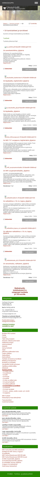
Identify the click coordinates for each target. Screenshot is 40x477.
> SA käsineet (6, 387)
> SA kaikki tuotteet (7, 371)
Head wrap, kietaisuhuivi (9, 466)
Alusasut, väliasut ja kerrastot (11, 341)
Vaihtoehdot (8, 68)
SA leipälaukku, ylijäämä (11, 111)
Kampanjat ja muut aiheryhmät (11, 397)
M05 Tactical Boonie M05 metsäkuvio (13, 450)
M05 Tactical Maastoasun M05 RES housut (14, 457)
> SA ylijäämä (6, 393)
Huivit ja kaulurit (7, 344)
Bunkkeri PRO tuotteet (8, 333)
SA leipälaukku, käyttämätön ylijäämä (16, 81)
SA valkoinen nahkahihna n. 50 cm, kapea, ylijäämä (17, 232)
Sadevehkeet (6, 355)
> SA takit (5, 375)
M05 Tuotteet (6, 396)
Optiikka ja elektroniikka (9, 366)
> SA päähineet (6, 373)
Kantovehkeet (6, 357)
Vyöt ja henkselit (7, 348)
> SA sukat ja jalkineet (8, 384)
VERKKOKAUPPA (8, 3)
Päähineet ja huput (7, 342)
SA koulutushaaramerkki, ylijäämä (12, 461)
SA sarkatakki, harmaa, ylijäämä (11, 462)
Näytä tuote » (7, 63)
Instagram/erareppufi (8, 321)
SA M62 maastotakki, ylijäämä (11, 459)
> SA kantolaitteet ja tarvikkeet (11, 386)
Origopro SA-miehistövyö (9, 464)
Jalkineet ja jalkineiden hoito (10, 351)
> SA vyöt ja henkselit (8, 382)
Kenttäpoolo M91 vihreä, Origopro (12, 451)
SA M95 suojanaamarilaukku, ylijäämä (16, 171)
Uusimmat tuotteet (7, 402)
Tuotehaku (33, 23)
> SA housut (5, 376)
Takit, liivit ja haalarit (8, 339)
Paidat (4, 335)
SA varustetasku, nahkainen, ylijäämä (16, 264)
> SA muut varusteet (8, 389)
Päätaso (5, 23)
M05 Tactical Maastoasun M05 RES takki (14, 455)
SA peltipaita (6, 453)
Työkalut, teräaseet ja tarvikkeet (11, 359)
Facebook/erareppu (8, 320)
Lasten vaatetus (7, 353)
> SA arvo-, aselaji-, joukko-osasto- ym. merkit (15, 391)
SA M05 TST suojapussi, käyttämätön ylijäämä (19, 140)
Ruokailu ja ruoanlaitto (9, 362)
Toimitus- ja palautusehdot (23, 474)
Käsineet (4, 346)
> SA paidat (5, 378)
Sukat (3, 350)
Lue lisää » (5, 416)
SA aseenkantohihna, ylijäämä (13, 50)
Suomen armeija (14, 23)
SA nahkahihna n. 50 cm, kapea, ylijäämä (17, 201)
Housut (4, 337)
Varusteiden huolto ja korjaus (11, 364)
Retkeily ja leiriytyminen (9, 361)
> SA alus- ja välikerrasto (9, 380)
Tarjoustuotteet (7, 400)
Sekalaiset (5, 368)
